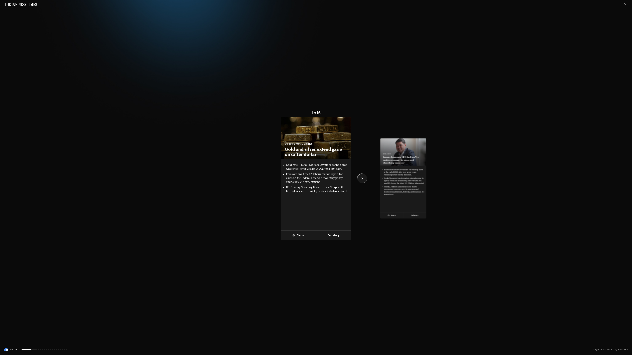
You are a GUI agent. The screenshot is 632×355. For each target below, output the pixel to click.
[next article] (362, 178)
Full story (333, 235)
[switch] (6, 349)
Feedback (623, 349)
